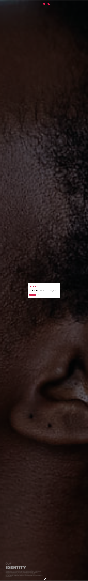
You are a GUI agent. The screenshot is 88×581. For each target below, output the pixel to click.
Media (62, 4)
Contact (75, 4)
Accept (32, 294)
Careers (68, 4)
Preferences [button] (46, 294)
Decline (39, 294)
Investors (56, 4)
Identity (13, 4)
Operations (20, 4)
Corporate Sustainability (32, 4)
